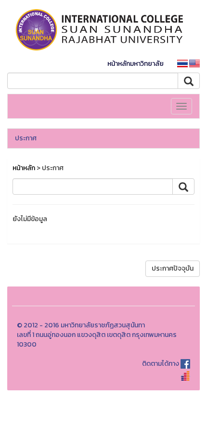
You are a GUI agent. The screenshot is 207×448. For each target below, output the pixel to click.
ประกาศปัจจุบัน (173, 268)
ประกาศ (26, 138)
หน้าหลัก (24, 168)
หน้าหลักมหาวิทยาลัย (135, 64)
